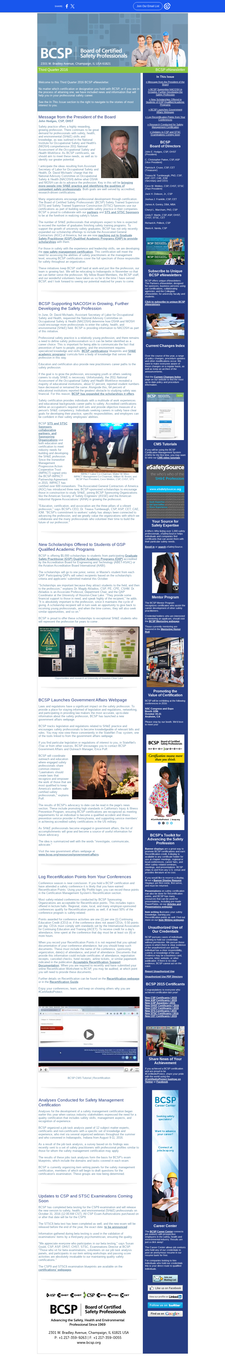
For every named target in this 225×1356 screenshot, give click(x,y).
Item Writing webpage (171, 920)
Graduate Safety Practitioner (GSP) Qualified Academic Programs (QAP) (87, 557)
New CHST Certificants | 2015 (162, 1008)
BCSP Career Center (161, 1231)
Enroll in (150, 546)
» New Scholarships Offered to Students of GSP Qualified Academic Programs (165, 102)
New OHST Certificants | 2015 (162, 1005)
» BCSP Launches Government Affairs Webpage (165, 111)
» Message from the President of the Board (165, 83)
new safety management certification (68, 251)
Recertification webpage (123, 978)
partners (92, 212)
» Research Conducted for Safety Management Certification (165, 125)
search (162, 546)
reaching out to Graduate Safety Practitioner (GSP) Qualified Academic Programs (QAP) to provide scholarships (88, 239)
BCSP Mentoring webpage (164, 621)
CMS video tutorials (168, 457)
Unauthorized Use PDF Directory (164, 976)
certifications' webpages (54, 1269)
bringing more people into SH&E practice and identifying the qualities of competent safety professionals (85, 186)
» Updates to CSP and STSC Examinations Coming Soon (165, 133)
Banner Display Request (167, 880)
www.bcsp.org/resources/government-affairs (68, 854)
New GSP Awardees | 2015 (160, 1003)
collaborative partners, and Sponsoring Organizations (48, 435)
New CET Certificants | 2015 (161, 1016)
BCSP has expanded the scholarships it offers (103, 393)
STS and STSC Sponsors (122, 212)
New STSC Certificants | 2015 (161, 1013)
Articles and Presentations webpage (163, 905)
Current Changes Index (167, 377)
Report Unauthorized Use (159, 971)
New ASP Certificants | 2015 (161, 1000)
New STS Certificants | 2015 (161, 1010)
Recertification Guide (64, 982)
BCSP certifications (95, 351)
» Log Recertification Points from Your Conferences (165, 118)
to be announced (115, 1227)
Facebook (162, 1081)
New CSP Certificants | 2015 (161, 997)
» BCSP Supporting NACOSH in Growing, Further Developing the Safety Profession (165, 92)
